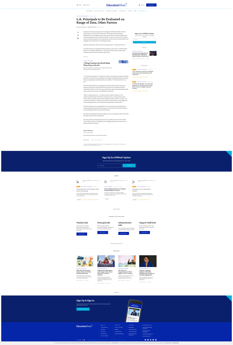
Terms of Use (168, 342)
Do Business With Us (147, 325)
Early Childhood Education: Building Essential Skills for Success (114, 189)
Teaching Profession (82, 16)
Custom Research (146, 336)
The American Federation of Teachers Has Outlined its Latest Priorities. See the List (140, 54)
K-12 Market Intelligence (147, 334)
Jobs (135, 10)
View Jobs (81, 234)
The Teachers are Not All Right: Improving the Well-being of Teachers (142, 73)
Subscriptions (131, 327)
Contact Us (117, 325)
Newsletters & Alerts (133, 329)
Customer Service (118, 331)
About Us (103, 325)
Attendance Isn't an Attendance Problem (141, 190)
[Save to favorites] (78, 35)
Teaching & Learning (111, 10)
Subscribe (151, 4)
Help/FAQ (116, 329)
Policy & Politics (99, 10)
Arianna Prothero (79, 280)
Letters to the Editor (119, 327)
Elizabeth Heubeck (101, 283)
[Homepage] (116, 5)
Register (79, 199)
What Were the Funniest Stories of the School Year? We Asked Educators (83, 272)
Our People (103, 331)
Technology (122, 10)
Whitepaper (150, 69)
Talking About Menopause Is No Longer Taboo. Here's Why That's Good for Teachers (104, 273)
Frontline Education (94, 199)
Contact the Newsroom (119, 333)
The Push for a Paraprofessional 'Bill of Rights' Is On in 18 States (125, 272)
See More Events (116, 209)
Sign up (129, 165)
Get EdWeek (131, 325)
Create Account (83, 309)
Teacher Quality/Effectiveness (97, 139)
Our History (103, 329)
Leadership (89, 10)
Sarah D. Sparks (135, 58)
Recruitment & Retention (86, 186)
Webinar (95, 186)
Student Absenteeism (141, 186)
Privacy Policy (115, 342)
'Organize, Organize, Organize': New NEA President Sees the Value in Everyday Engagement (146, 273)
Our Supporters (104, 333)
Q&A (150, 268)
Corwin (148, 199)
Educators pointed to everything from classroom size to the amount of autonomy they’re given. (97, 68)
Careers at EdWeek (104, 335)
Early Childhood (108, 186)
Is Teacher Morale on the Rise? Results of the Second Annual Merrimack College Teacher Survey (142, 86)
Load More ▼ (116, 292)
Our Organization (104, 327)
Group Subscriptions (133, 331)
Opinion (130, 10)
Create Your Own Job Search (116, 243)
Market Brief (142, 10)
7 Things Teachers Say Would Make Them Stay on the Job (96, 64)
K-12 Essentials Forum (117, 186)
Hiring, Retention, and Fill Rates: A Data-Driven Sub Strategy (87, 190)
